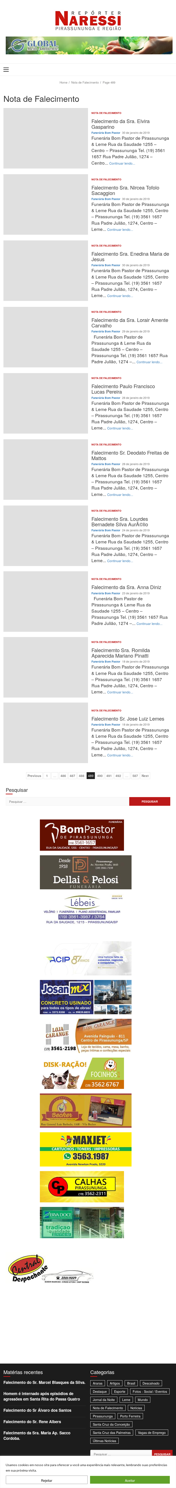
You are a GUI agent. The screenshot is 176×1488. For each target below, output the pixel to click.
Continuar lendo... (122, 163)
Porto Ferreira (130, 1416)
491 (109, 775)
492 (118, 775)
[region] (88, 1472)
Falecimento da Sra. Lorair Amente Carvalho (45, 337)
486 (63, 775)
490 (100, 775)
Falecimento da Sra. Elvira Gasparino (45, 138)
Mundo (143, 1399)
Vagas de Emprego (152, 1432)
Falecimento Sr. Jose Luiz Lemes (45, 733)
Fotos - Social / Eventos (150, 1391)
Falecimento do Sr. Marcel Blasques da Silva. (44, 1382)
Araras (97, 1383)
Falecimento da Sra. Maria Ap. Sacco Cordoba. (36, 1435)
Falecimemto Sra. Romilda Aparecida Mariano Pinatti (45, 667)
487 (72, 775)
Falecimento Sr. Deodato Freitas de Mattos (45, 469)
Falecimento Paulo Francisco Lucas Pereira (45, 403)
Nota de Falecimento (106, 113)
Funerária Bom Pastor (106, 133)
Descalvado (151, 1383)
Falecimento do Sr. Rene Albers (32, 1421)
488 (81, 775)
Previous (34, 775)
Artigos (115, 1383)
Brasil (131, 1383)
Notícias (136, 1408)
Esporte (119, 1391)
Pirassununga (103, 1416)
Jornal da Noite (104, 1399)
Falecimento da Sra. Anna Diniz (45, 601)
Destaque (100, 1391)
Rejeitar (46, 1480)
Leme (126, 1399)
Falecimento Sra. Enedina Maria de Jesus (45, 270)
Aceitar (130, 1480)
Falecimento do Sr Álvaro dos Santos (37, 1410)
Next (145, 775)
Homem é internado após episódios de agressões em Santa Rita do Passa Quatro (41, 1396)
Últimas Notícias (104, 1440)
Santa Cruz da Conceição (111, 1424)
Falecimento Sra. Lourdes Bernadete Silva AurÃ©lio (45, 536)
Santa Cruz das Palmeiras (112, 1432)
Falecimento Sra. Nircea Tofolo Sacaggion (45, 204)
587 (135, 775)
